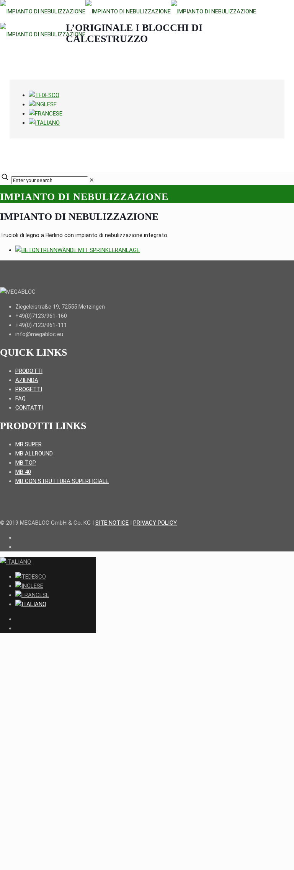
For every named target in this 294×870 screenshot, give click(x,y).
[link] (91, 180)
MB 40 (23, 471)
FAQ (20, 398)
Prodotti (28, 371)
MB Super (28, 444)
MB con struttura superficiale (62, 481)
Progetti (28, 389)
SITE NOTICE (112, 522)
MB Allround (34, 453)
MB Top (25, 462)
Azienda (26, 380)
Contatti (29, 407)
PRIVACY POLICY (155, 522)
